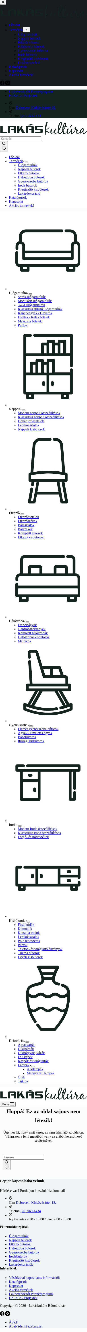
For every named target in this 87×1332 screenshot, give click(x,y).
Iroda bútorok (27, 185)
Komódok (25, 929)
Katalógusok (18, 197)
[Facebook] (2, 1314)
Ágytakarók (26, 1045)
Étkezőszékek (27, 521)
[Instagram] (7, 1314)
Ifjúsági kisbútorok (31, 741)
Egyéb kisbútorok (30, 957)
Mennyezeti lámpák (40, 1073)
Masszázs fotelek (30, 321)
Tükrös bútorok (29, 953)
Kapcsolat (16, 201)
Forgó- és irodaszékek (33, 837)
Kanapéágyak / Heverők (35, 313)
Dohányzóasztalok (31, 421)
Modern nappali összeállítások (39, 413)
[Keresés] (4, 146)
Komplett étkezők (30, 533)
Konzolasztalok (29, 933)
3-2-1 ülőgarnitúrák (31, 305)
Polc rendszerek (29, 941)
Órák (21, 1077)
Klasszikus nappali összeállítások (41, 417)
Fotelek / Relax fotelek (34, 317)
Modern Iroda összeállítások (37, 829)
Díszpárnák (26, 1049)
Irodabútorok (18, 1256)
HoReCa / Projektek (23, 95)
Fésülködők (26, 925)
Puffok (22, 325)
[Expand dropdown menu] (26, 162)
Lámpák (23, 1065)
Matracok (24, 641)
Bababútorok (27, 737)
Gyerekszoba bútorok (33, 181)
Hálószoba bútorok (31, 177)
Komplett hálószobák (33, 633)
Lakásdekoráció (29, 193)
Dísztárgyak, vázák (31, 1053)
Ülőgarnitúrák (27, 165)
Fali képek (25, 1057)
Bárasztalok (26, 525)
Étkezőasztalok (28, 517)
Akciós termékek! (21, 205)
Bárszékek (25, 529)
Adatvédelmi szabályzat (25, 1326)
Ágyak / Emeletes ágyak (35, 733)
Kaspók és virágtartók (33, 1061)
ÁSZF (13, 1322)
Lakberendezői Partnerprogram (31, 91)
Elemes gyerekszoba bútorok (38, 729)
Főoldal (14, 157)
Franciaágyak (27, 625)
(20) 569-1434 (31, 116)
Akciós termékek (21, 1290)
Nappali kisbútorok (31, 429)
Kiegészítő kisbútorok (33, 189)
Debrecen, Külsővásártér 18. (36, 107)
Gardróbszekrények (32, 629)
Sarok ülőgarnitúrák (32, 297)
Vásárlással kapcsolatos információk (34, 1278)
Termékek (16, 161)
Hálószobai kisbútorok (34, 637)
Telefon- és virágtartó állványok (40, 949)
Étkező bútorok (28, 173)
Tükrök (23, 1081)
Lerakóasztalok (28, 425)
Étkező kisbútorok (31, 537)
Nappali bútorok (29, 169)
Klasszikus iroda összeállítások (39, 833)
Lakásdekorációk (21, 1264)
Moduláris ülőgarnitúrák (35, 301)
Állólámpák (35, 1069)
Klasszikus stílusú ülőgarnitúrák (40, 309)
